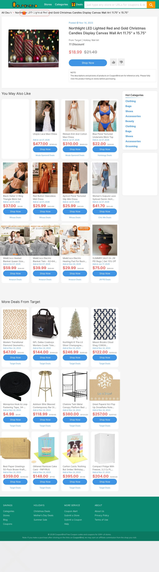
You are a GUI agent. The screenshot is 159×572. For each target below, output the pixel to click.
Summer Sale (40, 519)
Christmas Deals (42, 511)
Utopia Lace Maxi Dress (45, 134)
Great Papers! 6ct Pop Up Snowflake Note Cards (104, 407)
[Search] (151, 4)
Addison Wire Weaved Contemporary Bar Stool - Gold (45, 407)
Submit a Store (71, 515)
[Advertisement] (15, 128)
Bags (128, 106)
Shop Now (88, 62)
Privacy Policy (102, 515)
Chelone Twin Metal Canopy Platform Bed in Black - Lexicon (75, 407)
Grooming (131, 146)
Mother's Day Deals (43, 515)
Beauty (129, 121)
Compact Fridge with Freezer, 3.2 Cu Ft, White (103, 469)
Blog (5, 519)
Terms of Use (101, 519)
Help (66, 524)
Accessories (133, 116)
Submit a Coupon (73, 519)
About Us (99, 511)
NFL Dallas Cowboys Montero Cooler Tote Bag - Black (43, 345)
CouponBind (78, 537)
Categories (61, 4)
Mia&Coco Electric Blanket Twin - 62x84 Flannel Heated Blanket (44, 261)
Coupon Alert (70, 511)
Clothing (130, 101)
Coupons (7, 524)
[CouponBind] (27, 4)
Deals (79, 4)
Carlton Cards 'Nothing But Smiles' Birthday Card (74, 469)
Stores (48, 4)
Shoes (129, 111)
